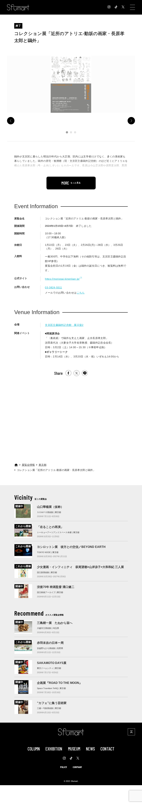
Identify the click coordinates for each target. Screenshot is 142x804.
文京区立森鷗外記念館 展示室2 (64, 324)
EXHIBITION (53, 748)
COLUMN (34, 748)
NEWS (90, 748)
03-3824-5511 (53, 287)
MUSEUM (74, 748)
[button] (67, 132)
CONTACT (107, 748)
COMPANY (77, 767)
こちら (81, 292)
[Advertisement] (71, 414)
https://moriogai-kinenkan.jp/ (62, 278)
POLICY (63, 767)
